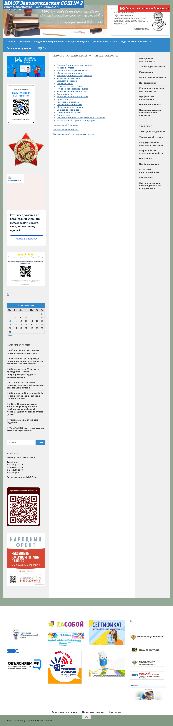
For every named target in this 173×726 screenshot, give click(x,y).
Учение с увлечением (68, 78)
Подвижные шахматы (69, 112)
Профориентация (149, 164)
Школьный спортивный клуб (149, 170)
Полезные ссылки (93, 712)
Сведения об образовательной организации (60, 41)
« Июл (10, 335)
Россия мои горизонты (69, 104)
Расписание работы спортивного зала (73, 134)
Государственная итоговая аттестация (151, 143)
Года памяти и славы (64, 712)
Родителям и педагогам (135, 41)
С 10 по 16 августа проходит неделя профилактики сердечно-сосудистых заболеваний (25, 361)
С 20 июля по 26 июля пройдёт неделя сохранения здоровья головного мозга (25, 396)
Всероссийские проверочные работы (151, 151)
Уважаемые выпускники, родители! (22, 421)
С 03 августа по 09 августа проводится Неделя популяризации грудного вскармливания (23, 373)
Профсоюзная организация (147, 97)
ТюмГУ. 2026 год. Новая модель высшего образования (25, 429)
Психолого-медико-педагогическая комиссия (150, 113)
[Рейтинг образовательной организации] (8, 294)
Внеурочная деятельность (147, 59)
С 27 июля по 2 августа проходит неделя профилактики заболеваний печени (25, 385)
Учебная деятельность (152, 66)
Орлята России (65, 99)
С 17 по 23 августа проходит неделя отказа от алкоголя (24, 351)
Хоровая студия (65, 67)
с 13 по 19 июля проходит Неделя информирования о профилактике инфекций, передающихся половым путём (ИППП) (25, 409)
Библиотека (146, 177)
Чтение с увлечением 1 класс (72, 88)
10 (10, 321)
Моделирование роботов (70, 107)
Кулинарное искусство (69, 86)
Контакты (115, 712)
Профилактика (147, 82)
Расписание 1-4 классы (65, 125)
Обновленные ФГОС (150, 104)
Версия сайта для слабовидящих (147, 8)
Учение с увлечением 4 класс (73, 91)
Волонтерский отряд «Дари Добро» (76, 120)
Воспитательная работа (152, 77)
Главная (11, 41)
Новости (25, 41)
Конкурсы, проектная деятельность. (151, 89)
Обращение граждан (19, 48)
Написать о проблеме (26, 239)
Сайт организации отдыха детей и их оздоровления (150, 186)
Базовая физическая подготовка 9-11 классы (81, 117)
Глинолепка (63, 115)
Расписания (146, 72)
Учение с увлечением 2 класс (72, 96)
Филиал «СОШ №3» (104, 41)
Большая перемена (67, 80)
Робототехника (65, 83)
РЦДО (40, 48)
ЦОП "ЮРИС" (46, 720)
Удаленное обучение (151, 137)
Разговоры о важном (68, 101)
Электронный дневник (152, 131)
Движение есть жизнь (69, 109)
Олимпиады (146, 158)
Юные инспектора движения (73, 70)
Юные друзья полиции (69, 73)
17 (10, 324)
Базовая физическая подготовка (74, 65)
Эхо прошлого (64, 94)
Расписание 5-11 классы (66, 129)
